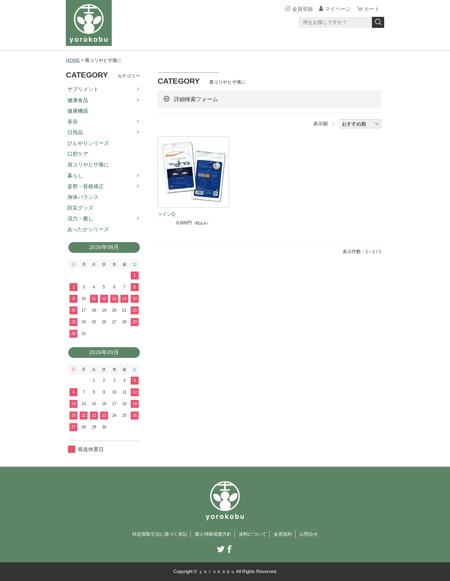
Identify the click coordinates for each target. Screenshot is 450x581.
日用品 (75, 132)
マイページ (338, 9)
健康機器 (77, 111)
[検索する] (378, 22)
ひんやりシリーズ (88, 143)
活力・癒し (80, 219)
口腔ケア (77, 154)
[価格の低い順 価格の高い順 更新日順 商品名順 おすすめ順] (360, 123)
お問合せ (308, 534)
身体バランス (83, 197)
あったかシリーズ (88, 229)
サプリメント (83, 89)
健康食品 (77, 100)
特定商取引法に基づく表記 (159, 534)
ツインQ (166, 214)
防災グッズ (80, 208)
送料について (252, 534)
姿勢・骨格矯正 (85, 186)
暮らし (75, 176)
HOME (73, 60)
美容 (72, 122)
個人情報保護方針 (213, 534)
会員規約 (283, 534)
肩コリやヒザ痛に (88, 165)
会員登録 (302, 9)
